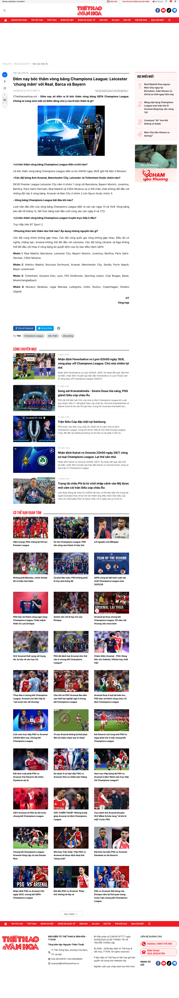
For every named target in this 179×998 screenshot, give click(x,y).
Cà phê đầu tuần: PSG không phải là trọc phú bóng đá (71, 579)
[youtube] (163, 10)
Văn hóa (103, 20)
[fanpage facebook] (157, 10)
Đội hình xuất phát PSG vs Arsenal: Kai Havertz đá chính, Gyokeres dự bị (28, 777)
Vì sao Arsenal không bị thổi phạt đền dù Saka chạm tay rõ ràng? (70, 736)
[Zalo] (174, 10)
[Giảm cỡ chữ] (5, 105)
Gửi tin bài (159, 2)
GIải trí (126, 20)
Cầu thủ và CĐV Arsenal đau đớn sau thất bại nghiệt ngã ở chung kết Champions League (70, 698)
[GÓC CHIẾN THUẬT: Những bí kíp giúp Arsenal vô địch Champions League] (71, 798)
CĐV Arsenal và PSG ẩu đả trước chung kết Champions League (29, 814)
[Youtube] (171, 2)
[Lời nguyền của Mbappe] (111, 528)
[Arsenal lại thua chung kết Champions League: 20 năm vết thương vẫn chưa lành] (111, 603)
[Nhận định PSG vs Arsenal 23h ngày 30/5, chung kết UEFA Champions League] (30, 877)
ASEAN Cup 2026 (19, 20)
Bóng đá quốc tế (86, 20)
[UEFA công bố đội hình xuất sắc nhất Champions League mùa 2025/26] (111, 563)
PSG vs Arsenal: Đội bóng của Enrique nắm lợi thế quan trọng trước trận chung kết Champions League (110, 896)
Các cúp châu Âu (40, 64)
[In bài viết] (4, 88)
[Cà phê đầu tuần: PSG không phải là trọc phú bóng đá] (71, 563)
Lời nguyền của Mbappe (106, 542)
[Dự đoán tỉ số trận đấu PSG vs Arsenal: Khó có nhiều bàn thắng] (71, 759)
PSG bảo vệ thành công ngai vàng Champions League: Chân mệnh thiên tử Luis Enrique (30, 620)
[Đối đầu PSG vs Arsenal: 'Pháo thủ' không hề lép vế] (71, 877)
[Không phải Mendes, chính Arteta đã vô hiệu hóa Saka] (30, 563)
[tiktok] (169, 10)
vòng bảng (68, 335)
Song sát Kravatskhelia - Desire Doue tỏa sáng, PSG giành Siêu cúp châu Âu (93, 393)
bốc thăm (53, 335)
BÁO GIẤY (113, 2)
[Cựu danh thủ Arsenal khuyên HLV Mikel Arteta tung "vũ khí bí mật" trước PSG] (111, 798)
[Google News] (111, 91)
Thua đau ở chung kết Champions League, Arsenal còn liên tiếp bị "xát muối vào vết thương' (30, 698)
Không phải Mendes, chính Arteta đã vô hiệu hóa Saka (30, 579)
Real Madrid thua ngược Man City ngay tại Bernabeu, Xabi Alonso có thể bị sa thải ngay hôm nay (159, 89)
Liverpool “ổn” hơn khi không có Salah (156, 122)
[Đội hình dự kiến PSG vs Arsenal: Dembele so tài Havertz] (111, 838)
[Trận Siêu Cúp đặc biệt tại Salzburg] (34, 429)
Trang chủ (6, 64)
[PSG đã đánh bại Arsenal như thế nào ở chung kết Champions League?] (71, 642)
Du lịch (115, 20)
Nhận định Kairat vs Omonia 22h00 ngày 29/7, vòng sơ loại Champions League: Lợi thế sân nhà (93, 455)
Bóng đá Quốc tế (22, 64)
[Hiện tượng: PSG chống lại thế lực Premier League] (30, 528)
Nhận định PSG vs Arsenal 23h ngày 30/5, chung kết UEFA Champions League (28, 894)
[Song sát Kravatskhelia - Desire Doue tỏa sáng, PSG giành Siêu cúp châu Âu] (34, 398)
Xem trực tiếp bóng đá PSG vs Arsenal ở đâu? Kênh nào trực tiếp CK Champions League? (111, 777)
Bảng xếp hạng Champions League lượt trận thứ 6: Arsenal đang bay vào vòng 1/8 (159, 107)
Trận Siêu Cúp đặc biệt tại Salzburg (82, 421)
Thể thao (51, 20)
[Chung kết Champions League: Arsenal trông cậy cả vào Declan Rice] (30, 838)
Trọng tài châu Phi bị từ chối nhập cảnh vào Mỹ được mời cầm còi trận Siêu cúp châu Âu (93, 485)
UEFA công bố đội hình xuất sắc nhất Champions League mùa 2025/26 (110, 581)
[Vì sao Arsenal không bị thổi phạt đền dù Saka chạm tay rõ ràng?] (71, 720)
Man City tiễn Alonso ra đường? (156, 134)
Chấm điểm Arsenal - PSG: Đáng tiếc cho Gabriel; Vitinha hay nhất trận (111, 659)
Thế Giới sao (141, 20)
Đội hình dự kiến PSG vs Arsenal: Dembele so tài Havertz (110, 854)
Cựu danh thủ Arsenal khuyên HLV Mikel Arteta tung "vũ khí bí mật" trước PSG (110, 816)
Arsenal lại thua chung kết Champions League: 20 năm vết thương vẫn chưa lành (110, 620)
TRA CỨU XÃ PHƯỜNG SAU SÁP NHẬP (136, 2)
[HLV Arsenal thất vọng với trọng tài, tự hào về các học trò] (30, 642)
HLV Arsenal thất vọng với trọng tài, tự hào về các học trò (29, 658)
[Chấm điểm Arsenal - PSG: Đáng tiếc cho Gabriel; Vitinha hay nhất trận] (111, 642)
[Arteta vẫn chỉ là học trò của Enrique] (71, 603)
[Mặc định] (4, 100)
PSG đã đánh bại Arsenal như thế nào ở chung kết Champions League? (70, 659)
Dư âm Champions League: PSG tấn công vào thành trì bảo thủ (70, 544)
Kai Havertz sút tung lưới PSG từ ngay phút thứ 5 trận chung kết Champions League (110, 737)
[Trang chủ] (5, 20)
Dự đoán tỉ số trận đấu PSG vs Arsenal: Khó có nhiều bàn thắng (70, 775)
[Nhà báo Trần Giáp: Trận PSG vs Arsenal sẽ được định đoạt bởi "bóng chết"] (71, 838)
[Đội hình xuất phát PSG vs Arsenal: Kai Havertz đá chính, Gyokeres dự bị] (30, 759)
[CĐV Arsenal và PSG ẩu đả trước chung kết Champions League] (30, 798)
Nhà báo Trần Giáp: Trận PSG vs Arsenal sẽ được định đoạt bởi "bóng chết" (70, 855)
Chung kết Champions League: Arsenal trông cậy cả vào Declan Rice (29, 855)
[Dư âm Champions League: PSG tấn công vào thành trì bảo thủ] (71, 528)
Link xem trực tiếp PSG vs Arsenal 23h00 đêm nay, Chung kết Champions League (30, 737)
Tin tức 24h (37, 20)
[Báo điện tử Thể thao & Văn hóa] (89, 10)
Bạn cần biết (157, 20)
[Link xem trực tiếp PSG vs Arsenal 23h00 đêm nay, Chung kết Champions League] (30, 720)
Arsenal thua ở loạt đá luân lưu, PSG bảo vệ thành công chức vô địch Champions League (110, 698)
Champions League (33, 335)
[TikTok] (176, 2)
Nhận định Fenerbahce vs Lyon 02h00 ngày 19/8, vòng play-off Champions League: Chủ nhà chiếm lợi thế (93, 363)
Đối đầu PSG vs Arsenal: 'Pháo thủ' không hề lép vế (69, 893)
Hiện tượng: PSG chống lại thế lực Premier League (30, 544)
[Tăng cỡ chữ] (5, 95)
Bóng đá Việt (67, 20)
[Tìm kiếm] (4, 10)
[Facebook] (166, 2)
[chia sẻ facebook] (4, 81)
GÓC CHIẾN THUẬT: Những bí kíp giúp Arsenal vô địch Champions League (70, 816)
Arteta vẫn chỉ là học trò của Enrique (68, 619)
